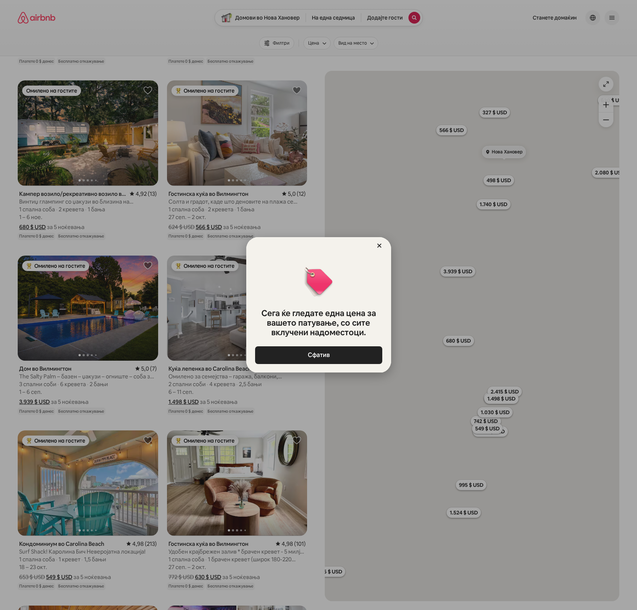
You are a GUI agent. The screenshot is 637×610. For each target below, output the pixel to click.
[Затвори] (379, 246)
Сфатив (318, 355)
